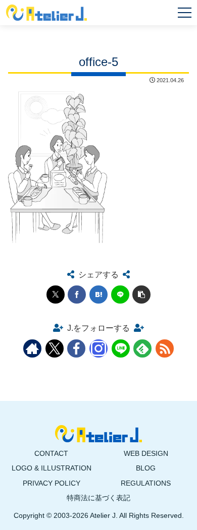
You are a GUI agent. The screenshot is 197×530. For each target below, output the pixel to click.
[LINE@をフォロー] (121, 348)
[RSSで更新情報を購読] (165, 348)
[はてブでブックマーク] (98, 294)
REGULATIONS (146, 483)
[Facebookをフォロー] (76, 348)
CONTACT (51, 453)
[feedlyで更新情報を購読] (142, 348)
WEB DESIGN (146, 453)
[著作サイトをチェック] (32, 348)
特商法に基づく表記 (98, 498)
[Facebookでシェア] (77, 294)
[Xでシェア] (55, 294)
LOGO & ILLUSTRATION (51, 468)
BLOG (146, 468)
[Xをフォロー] (54, 348)
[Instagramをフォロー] (98, 348)
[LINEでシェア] (120, 294)
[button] (141, 294)
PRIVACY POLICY (51, 483)
